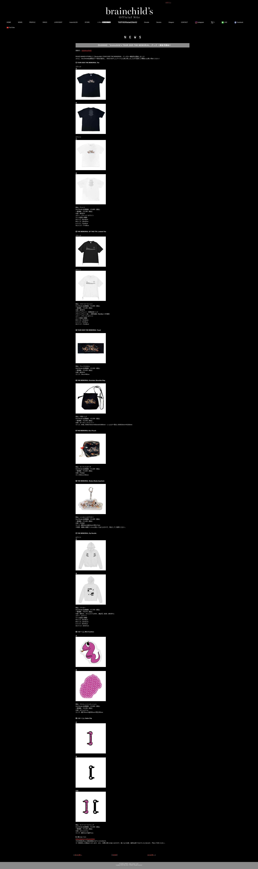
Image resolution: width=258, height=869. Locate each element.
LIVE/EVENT (58, 22)
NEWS (20, 22)
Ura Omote (103, 22)
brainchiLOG (74, 22)
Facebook (239, 22)
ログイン (168, 2)
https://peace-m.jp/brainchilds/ (85, 839)
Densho (158, 22)
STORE (87, 22)
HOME (9, 22)
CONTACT (184, 22)
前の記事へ (78, 855)
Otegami (171, 22)
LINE (225, 22)
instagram (200, 22)
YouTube (12, 27)
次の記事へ (150, 855)
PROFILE (32, 22)
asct (137, 863)
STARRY (122, 863)
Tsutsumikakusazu (127, 22)
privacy (133, 863)
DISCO (45, 22)
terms (130, 863)
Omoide (146, 22)
